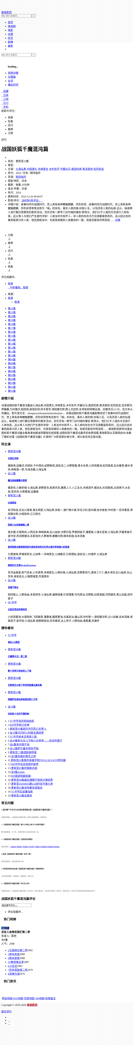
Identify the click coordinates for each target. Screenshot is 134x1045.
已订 (4, 103)
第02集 (12, 387)
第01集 (12, 391)
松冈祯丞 (98, 169)
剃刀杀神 (19, 725)
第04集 (12, 379)
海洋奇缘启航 (22, 721)
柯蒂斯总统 (24, 768)
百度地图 (29, 998)
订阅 (4, 99)
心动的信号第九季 (32, 783)
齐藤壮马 (65, 169)
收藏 (4, 91)
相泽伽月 (21, 176)
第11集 (12, 351)
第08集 (12, 363)
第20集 (12, 316)
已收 (4, 95)
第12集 (12, 347)
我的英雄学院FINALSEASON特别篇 (38, 760)
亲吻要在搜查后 (26, 787)
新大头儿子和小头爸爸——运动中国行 (36, 740)
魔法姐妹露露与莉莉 (17, 480)
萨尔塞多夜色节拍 (24, 748)
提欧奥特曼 (23, 752)
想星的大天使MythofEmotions (22, 565)
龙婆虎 (21, 795)
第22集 (12, 308)
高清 (10, 283)
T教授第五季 (16, 962)
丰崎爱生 (43, 169)
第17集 (12, 328)
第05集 (12, 375)
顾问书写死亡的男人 (28, 728)
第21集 (12, 312)
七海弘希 (21, 169)
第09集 (12, 359)
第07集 (12, 367)
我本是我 (14, 958)
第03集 (12, 383)
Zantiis (18, 772)
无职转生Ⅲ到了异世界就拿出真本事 (25, 685)
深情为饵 (14, 973)
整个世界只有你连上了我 (19, 671)
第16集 (12, 332)
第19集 (12, 320)
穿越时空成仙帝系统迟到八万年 (23, 699)
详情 (117, 220)
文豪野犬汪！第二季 (17, 656)
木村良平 (54, 169)
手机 (4, 107)
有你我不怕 (19, 744)
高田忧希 (76, 169)
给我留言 (50, 998)
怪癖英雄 (21, 776)
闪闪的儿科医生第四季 (27, 732)
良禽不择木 (13, 587)
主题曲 (12, 76)
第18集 (12, 324)
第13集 (12, 343)
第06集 (12, 371)
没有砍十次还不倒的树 (18, 714)
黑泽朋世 (87, 169)
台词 (10, 80)
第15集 (12, 336)
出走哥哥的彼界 (25, 764)
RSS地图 (18, 998)
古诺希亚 (12, 503)
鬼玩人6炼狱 (14, 642)
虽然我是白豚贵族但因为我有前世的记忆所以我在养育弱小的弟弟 (38, 547)
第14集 (12, 340)
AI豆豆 (12, 966)
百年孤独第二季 (17, 970)
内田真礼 (32, 169)
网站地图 (7, 998)
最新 (10, 46)
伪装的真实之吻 (23, 756)
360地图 (39, 998)
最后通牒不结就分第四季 (32, 780)
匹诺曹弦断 (22, 791)
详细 (13, 73)
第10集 (12, 355)
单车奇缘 (14, 954)
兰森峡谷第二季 (17, 950)
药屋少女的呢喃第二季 (18, 525)
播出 (13, 84)
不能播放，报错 (18, 287)
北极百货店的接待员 (17, 609)
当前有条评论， (32, 200)
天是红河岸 (13, 458)
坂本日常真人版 (23, 736)
